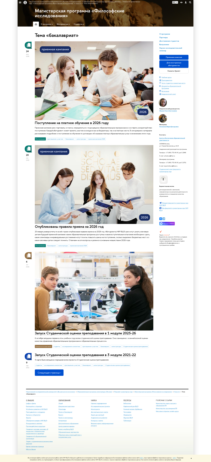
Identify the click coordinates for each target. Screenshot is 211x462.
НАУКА (94, 400)
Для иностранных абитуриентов (174, 64)
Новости (177, 392)
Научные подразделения (99, 403)
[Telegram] (163, 218)
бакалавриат (69, 139)
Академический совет (169, 94)
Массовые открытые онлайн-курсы (167, 411)
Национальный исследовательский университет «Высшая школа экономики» (50, 392)
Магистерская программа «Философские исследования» (79, 13)
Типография (127, 412)
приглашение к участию (55, 139)
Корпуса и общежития (33, 415)
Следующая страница (49, 372)
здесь (141, 458)
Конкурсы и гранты (97, 421)
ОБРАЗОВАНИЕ (64, 400)
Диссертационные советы (99, 412)
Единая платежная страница (35, 446)
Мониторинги (95, 409)
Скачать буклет (173, 71)
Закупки (28, 418)
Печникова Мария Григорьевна (168, 127)
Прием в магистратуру (65, 418)
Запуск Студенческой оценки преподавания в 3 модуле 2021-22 (85, 354)
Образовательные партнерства (68, 432)
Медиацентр (128, 415)
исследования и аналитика (71, 346)
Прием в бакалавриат (65, 412)
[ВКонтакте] (160, 218)
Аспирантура (62, 421)
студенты (57, 346)
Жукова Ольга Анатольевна (168, 111)
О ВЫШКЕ (30, 400)
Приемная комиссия (174, 57)
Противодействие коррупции (35, 426)
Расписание (165, 91)
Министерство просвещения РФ (166, 408)
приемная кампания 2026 (96, 139)
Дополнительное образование (68, 423)
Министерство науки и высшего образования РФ (166, 404)
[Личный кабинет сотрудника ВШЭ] (185, 2)
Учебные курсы (166, 77)
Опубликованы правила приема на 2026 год (69, 226)
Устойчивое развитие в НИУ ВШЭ (36, 409)
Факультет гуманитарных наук (123, 392)
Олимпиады (62, 409)
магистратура (81, 139)
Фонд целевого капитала (34, 423)
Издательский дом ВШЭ (131, 406)
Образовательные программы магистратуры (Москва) (94, 392)
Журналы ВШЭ (128, 418)
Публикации (127, 421)
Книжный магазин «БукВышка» (133, 409)
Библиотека (127, 403)
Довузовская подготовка (66, 406)
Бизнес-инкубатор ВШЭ (66, 429)
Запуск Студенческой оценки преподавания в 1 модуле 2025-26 (85, 333)
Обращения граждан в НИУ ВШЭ (36, 421)
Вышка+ (60, 415)
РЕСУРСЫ (127, 400)
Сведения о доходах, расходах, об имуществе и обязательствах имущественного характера (37, 431)
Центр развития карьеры (66, 426)
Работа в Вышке (31, 449)
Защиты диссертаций (97, 415)
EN (176, 2)
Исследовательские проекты (100, 406)
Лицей (60, 403)
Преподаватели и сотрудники (35, 412)
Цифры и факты (31, 403)
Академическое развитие (99, 418)
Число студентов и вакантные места (173, 83)
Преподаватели (167, 80)
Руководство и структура (34, 406)
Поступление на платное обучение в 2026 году (72, 122)
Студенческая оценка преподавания (135, 346)
